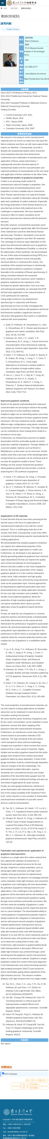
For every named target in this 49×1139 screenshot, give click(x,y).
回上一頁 (29, 1080)
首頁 (5, 8)
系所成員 (14, 8)
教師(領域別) (26, 8)
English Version (13, 29)
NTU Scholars (10, 1074)
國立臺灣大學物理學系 (27, 3)
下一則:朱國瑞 (32, 1088)
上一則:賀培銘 (32, 1084)
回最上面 (41, 1080)
